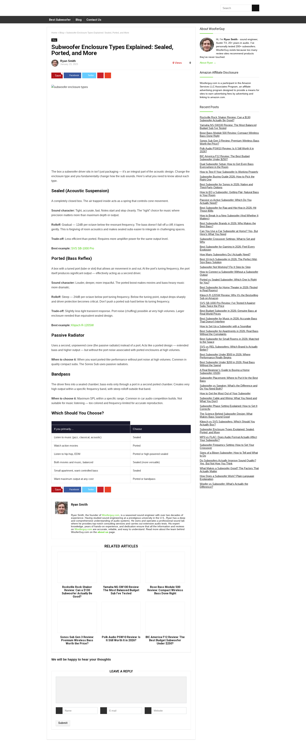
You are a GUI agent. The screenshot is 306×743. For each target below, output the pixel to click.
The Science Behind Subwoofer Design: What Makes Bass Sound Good (226, 415)
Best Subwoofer (60, 19)
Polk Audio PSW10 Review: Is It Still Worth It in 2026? (121, 639)
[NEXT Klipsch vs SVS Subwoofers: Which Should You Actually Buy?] (302, 734)
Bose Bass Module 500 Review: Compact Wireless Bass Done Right (165, 590)
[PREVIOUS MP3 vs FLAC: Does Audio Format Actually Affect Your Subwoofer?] (3, 734)
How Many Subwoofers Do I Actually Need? (225, 254)
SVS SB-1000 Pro (82, 248)
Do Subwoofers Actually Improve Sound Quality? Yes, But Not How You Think (228, 462)
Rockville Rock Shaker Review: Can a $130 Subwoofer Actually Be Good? (77, 591)
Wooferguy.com (110, 515)
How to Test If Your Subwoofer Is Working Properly (229, 171)
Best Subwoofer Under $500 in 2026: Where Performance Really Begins (225, 356)
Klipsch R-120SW (82, 325)
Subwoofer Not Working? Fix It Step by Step (225, 266)
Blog (79, 19)
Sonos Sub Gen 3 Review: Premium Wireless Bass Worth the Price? (77, 640)
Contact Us (93, 19)
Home (54, 33)
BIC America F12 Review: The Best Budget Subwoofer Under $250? (165, 640)
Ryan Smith (68, 60)
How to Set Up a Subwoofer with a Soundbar (225, 326)
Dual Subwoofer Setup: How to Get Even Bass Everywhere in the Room (227, 165)
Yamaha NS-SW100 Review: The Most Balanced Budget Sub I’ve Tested (121, 590)
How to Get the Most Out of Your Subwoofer (225, 393)
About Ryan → (208, 62)
